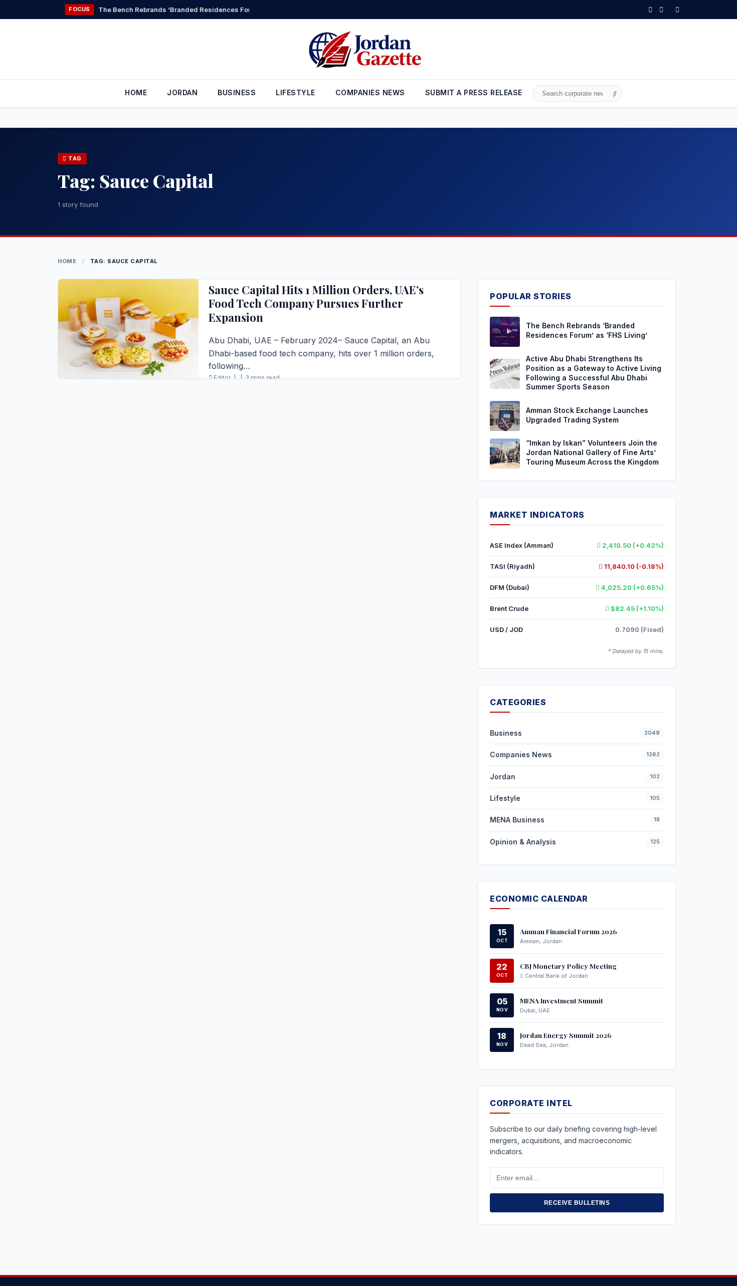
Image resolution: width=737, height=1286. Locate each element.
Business (237, 92)
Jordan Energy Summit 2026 (566, 1034)
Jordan (182, 92)
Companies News (521, 754)
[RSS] (677, 9)
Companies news (370, 92)
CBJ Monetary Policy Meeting (568, 965)
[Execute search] (615, 94)
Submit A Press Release (473, 92)
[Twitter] (661, 9)
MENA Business (517, 819)
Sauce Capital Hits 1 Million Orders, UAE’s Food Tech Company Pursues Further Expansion (316, 303)
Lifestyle (295, 92)
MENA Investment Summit (561, 1000)
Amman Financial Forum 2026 (568, 931)
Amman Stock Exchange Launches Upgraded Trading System (587, 415)
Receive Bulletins (577, 1202)
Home (136, 92)
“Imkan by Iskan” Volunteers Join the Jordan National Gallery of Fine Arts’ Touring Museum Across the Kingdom (592, 452)
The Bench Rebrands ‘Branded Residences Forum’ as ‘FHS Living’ (156, 10)
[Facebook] (650, 9)
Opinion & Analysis (523, 841)
